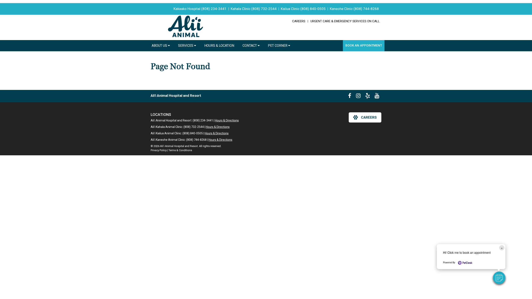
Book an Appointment (363, 45)
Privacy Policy (159, 150)
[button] (499, 278)
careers (369, 117)
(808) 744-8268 (366, 9)
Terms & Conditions (180, 150)
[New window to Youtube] (377, 96)
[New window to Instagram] (358, 96)
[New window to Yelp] (367, 96)
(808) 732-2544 (264, 9)
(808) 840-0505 (313, 9)
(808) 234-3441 (214, 9)
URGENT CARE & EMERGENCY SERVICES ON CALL (345, 21)
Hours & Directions (227, 120)
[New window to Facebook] (349, 96)
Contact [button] (250, 46)
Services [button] (186, 46)
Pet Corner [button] (278, 46)
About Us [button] (160, 46)
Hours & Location (219, 46)
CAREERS (298, 21)
